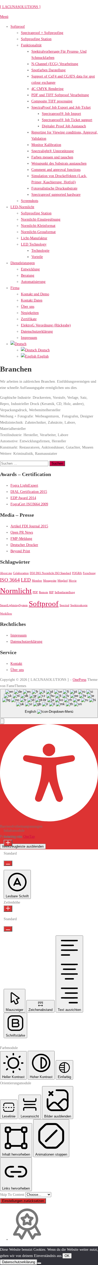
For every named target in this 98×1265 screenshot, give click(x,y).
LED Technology (34, 244)
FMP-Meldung (21, 538)
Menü (4, 17)
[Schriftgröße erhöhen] (8, 843)
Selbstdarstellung (65, 592)
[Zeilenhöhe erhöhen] (8, 908)
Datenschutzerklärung (37, 331)
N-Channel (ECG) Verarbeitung (54, 64)
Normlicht (16, 590)
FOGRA (77, 573)
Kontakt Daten (31, 300)
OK (67, 1256)
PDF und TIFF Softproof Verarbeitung (60, 95)
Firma (14, 288)
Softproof (17, 26)
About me (6, 573)
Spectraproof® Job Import (61, 113)
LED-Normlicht (22, 207)
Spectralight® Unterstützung (52, 151)
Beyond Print (20, 551)
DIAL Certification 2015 (28, 492)
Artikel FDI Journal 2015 (29, 526)
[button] (2, 721)
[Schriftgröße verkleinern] (8, 863)
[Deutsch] (18, 344)
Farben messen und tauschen (52, 157)
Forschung (89, 573)
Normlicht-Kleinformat (38, 225)
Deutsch (43, 350)
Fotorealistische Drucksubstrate (54, 188)
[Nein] (39, 1263)
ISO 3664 (10, 580)
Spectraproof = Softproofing (42, 33)
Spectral (64, 605)
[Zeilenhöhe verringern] (8, 929)
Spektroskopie (79, 605)
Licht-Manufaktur (34, 238)
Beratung (27, 275)
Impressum (29, 338)
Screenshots (29, 201)
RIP (51, 592)
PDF (35, 592)
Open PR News (21, 532)
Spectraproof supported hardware (55, 194)
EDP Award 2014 (23, 498)
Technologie (40, 250)
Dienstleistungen (22, 263)
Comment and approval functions (55, 169)
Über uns (27, 306)
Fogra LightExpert (24, 485)
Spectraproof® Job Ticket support (67, 120)
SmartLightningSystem (14, 605)
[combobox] (49, 703)
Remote (43, 592)
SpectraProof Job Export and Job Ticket (61, 107)
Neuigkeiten (30, 313)
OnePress (79, 679)
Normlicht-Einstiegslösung (40, 219)
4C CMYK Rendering (47, 89)
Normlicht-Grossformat (38, 232)
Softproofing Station (36, 39)
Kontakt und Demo (35, 294)
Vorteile (37, 257)
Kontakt (16, 663)
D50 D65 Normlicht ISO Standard (50, 573)
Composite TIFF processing (51, 101)
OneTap (29, 836)
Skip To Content (12, 1194)
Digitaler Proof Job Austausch (64, 126)
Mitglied (62, 580)
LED (26, 580)
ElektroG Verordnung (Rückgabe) (46, 325)
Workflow (6, 613)
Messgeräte (49, 580)
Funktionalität (31, 45)
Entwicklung (30, 269)
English (42, 356)
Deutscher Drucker (24, 545)
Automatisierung (33, 281)
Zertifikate (29, 319)
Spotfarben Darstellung (48, 70)
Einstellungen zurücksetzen (23, 1201)
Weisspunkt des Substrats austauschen (59, 163)
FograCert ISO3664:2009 (29, 504)
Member (37, 580)
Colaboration (21, 573)
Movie (73, 580)
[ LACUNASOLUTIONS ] (20, 7)
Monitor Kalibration (46, 145)
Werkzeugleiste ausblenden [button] (23, 846)
